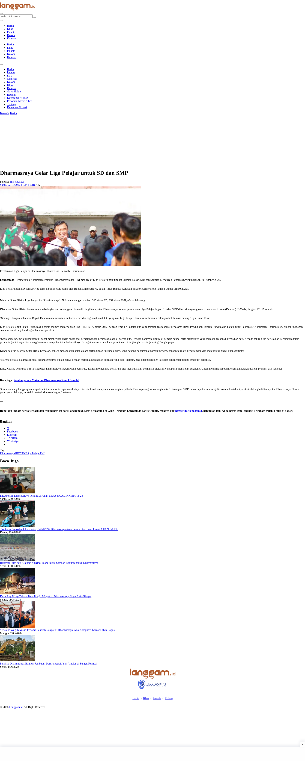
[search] (1, 13)
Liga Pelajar (33, 453)
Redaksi (11, 94)
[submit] (34, 17)
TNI (42, 453)
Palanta (11, 32)
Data (9, 75)
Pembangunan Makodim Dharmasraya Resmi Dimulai (46, 380)
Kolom (11, 35)
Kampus (11, 38)
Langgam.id (16, 707)
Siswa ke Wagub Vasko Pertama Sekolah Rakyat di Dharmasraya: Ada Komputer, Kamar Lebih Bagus (57, 629)
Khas (10, 28)
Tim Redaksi (17, 181)
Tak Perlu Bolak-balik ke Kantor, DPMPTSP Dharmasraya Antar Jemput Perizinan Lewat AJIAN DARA (59, 529)
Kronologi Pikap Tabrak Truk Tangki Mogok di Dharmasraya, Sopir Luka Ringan (45, 596)
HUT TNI (20, 453)
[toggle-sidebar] (1, 20)
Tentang (11, 104)
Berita (10, 25)
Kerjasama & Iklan (17, 97)
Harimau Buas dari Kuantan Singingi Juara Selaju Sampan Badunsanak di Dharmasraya (49, 562)
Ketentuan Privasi (17, 107)
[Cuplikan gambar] (17, 492)
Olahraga (12, 78)
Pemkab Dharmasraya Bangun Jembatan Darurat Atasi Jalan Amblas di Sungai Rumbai (48, 663)
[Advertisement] (152, 754)
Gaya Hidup (14, 91)
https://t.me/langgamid (188, 410)
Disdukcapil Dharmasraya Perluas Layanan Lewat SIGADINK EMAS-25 (41, 495)
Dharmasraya (7, 453)
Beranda (4, 113)
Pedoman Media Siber (19, 101)
